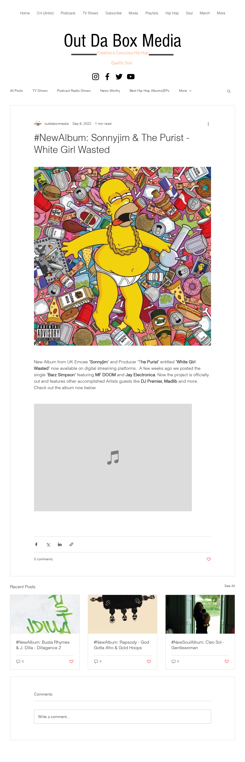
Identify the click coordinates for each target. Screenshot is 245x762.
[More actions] (208, 123)
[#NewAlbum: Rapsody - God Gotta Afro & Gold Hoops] (122, 614)
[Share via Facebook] (36, 544)
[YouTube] (130, 76)
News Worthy (110, 90)
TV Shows (40, 90)
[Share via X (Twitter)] (48, 544)
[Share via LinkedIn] (59, 544)
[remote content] (122, 458)
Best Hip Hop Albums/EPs (149, 90)
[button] (229, 91)
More (183, 90)
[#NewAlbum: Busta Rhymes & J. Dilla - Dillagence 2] (44, 614)
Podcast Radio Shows (74, 90)
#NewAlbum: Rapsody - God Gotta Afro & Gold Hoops (121, 644)
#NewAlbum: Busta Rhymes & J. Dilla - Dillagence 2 (43, 644)
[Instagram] (95, 76)
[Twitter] (119, 76)
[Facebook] (107, 76)
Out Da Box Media (122, 41)
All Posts (16, 90)
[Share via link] (71, 544)
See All (229, 586)
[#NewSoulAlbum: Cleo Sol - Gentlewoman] (200, 614)
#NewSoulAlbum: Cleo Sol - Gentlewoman (197, 644)
